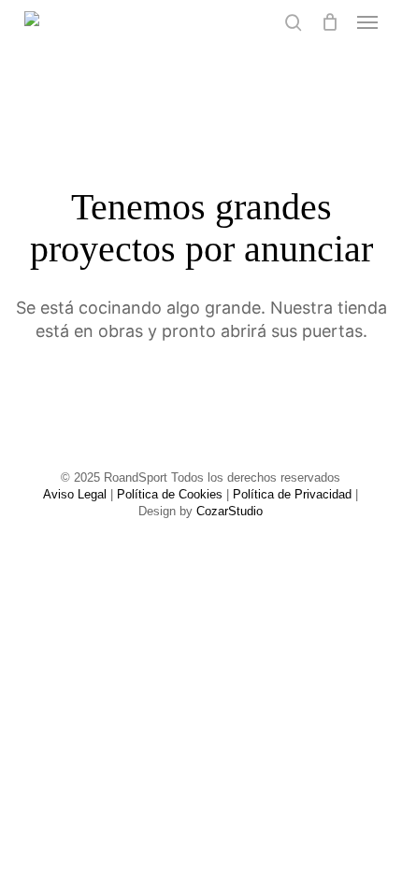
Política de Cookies (170, 494)
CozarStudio (229, 511)
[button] (367, 22)
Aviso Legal (75, 494)
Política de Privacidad (292, 494)
